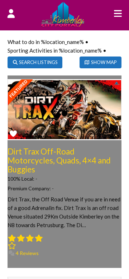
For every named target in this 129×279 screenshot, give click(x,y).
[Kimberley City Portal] (62, 24)
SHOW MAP (103, 62)
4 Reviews (27, 253)
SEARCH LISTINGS (38, 62)
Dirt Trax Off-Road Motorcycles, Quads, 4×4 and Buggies (59, 160)
